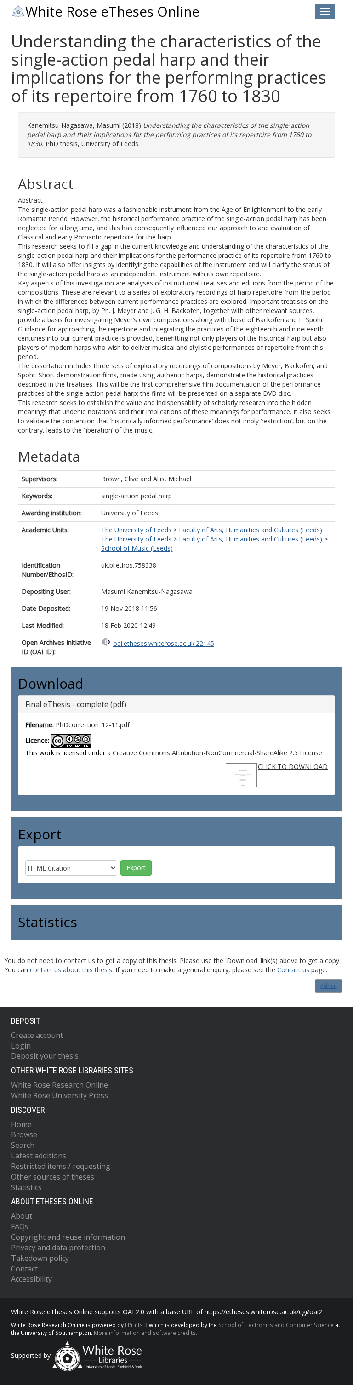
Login (21, 1046)
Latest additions (38, 1156)
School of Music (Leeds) (137, 548)
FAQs (19, 1226)
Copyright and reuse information (68, 1237)
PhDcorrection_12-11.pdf (93, 724)
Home (21, 1124)
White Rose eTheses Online (112, 11)
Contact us (293, 969)
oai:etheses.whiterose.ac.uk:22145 (163, 643)
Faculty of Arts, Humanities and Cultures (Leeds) (250, 529)
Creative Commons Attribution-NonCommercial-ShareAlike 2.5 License (217, 752)
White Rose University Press (59, 1095)
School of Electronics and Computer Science (276, 1324)
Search (22, 1145)
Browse (24, 1134)
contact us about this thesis (71, 969)
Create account (37, 1035)
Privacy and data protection (58, 1248)
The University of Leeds (136, 529)
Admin (328, 986)
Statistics (26, 1187)
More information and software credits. (145, 1332)
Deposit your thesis (45, 1056)
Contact (24, 1269)
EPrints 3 (136, 1324)
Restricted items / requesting (60, 1166)
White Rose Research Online (59, 1085)
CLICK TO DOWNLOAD (293, 766)
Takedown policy (40, 1258)
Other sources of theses (52, 1177)
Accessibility (31, 1279)
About (21, 1216)
